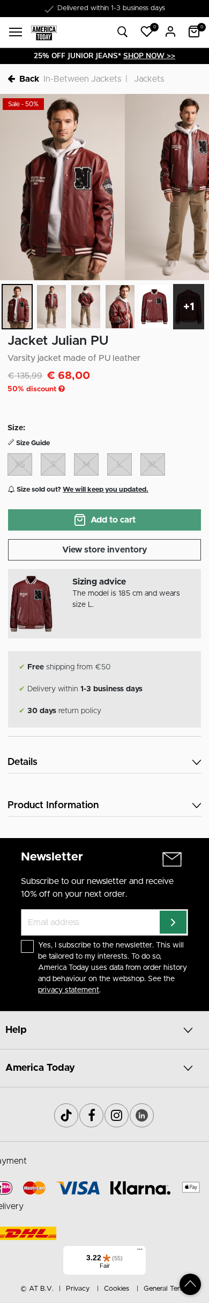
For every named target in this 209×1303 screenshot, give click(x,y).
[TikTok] (66, 1115)
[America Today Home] (44, 32)
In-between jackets (82, 79)
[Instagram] (116, 1115)
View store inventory (104, 550)
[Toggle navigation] (16, 32)
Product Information (53, 805)
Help (16, 1030)
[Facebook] (91, 1115)
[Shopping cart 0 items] (194, 31)
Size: (16, 428)
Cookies (116, 1288)
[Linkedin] (142, 1115)
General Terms (166, 1288)
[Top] (190, 1284)
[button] (146, 31)
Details (23, 762)
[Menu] (139, 1251)
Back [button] (29, 79)
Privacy (77, 1288)
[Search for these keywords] (123, 32)
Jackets (149, 79)
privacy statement (68, 990)
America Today (40, 1068)
